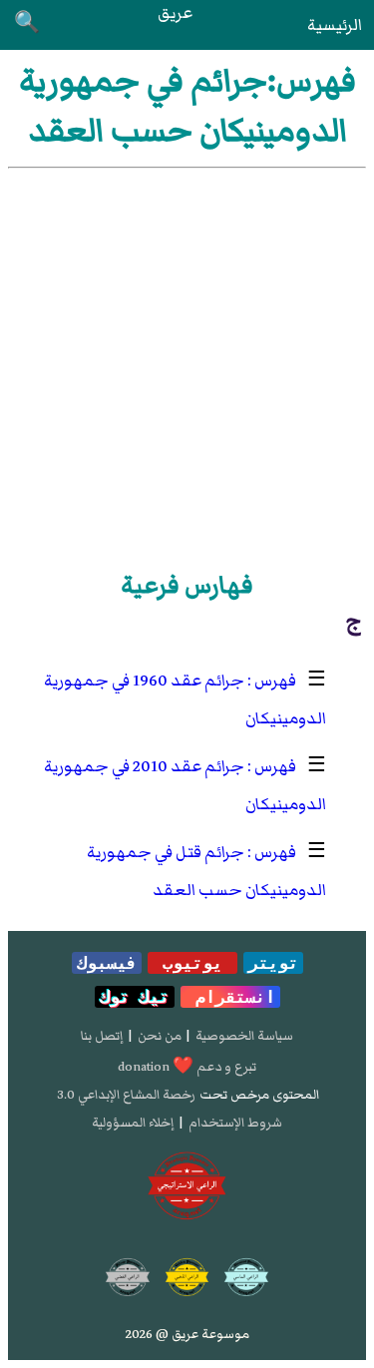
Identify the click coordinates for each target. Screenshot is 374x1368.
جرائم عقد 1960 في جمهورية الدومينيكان (185, 699)
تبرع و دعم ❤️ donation (187, 1067)
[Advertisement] (187, 366)
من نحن (160, 1036)
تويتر (273, 963)
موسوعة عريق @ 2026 (187, 1334)
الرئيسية (334, 25)
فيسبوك (107, 963)
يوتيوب (192, 963)
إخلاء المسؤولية (133, 1123)
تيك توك (135, 997)
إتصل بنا (102, 1036)
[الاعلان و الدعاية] (187, 1186)
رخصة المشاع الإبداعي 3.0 (126, 1095)
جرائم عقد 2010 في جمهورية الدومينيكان (185, 785)
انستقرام (230, 997)
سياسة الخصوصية (244, 1036)
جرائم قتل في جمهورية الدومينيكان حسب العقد (206, 871)
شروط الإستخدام (235, 1123)
